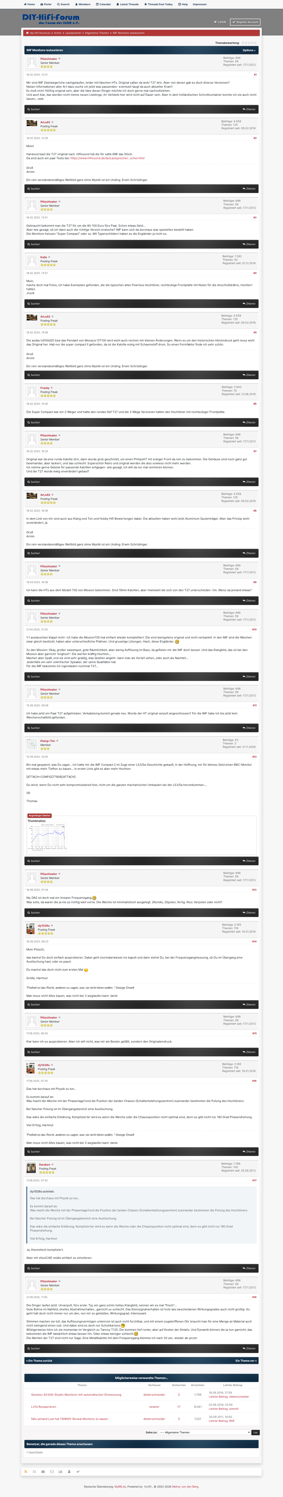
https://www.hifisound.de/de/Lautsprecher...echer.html (107, 158)
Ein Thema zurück (40, 1360)
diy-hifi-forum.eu (40, 32)
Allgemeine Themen (97, 32)
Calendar (105, 4)
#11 (255, 705)
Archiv (58, 32)
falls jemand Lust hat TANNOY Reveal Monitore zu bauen (69, 1419)
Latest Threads (129, 4)
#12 (254, 756)
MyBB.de (120, 1486)
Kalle (43, 257)
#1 (255, 74)
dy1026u (44, 925)
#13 (254, 889)
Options (248, 50)
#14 (254, 941)
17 (178, 1407)
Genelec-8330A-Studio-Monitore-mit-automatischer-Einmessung (76, 1394)
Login (222, 22)
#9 (255, 582)
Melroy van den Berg (185, 1486)
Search (64, 4)
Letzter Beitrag (218, 1396)
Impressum (200, 4)
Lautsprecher (73, 32)
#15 (254, 1033)
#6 (255, 403)
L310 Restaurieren (43, 1407)
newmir (154, 1407)
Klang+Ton (47, 740)
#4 (255, 273)
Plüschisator (48, 58)
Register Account (247, 22)
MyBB (148, 1486)
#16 (254, 1080)
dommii (233, 1408)
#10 (254, 629)
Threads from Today (160, 4)
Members (84, 4)
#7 (255, 451)
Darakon (44, 1164)
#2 (255, 138)
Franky (44, 387)
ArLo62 (45, 122)
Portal (47, 4)
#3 (255, 217)
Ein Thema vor (245, 1360)
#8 (255, 510)
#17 (254, 1180)
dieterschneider (154, 1394)
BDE (231, 1420)
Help (184, 4)
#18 (254, 1297)
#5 (255, 332)
